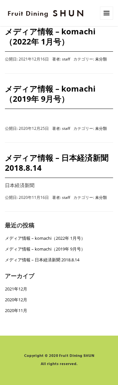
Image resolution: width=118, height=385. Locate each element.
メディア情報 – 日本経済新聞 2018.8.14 (56, 162)
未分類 (101, 59)
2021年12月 (16, 289)
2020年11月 (16, 310)
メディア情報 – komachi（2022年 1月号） (50, 36)
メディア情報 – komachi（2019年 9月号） (50, 93)
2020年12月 (16, 300)
